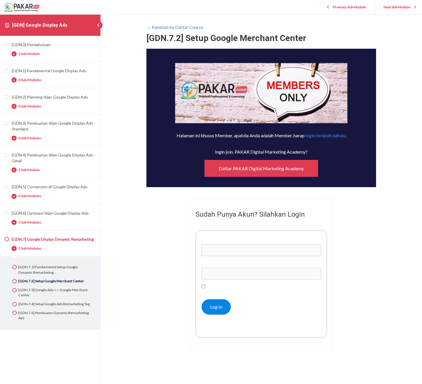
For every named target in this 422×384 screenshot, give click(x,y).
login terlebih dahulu (325, 135)
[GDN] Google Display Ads (39, 25)
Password (211, 263)
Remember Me (220, 286)
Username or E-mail (221, 240)
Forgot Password (221, 327)
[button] (261, 168)
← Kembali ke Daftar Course (174, 27)
